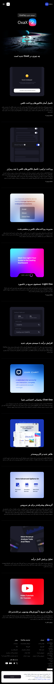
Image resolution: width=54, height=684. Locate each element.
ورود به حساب (26, 656)
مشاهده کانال (49, 622)
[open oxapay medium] (10, 663)
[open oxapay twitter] (17, 663)
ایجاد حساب (27, 653)
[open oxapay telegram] (14, 663)
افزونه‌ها (28, 646)
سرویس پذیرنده (40, 653)
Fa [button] (8, 4)
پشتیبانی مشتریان (26, 649)
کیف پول (42, 646)
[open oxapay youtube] (6, 663)
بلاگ (17, 646)
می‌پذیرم (12, 676)
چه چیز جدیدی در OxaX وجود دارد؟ (9, 656)
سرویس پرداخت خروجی (38, 656)
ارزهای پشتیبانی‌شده (25, 643)
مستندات (16, 643)
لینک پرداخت (41, 643)
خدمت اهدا (41, 649)
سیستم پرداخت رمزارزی (12, 653)
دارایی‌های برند (14, 649)
